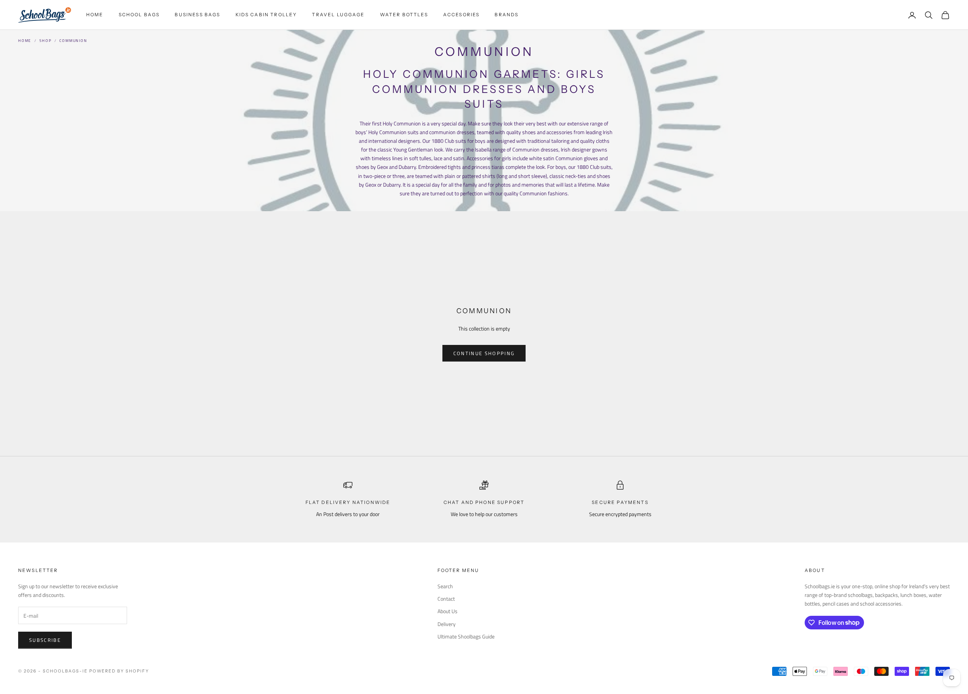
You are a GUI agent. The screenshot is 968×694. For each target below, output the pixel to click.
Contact (446, 599)
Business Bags (197, 14)
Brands (506, 14)
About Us (447, 611)
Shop (45, 40)
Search (445, 586)
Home (95, 14)
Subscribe (45, 640)
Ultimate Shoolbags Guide (466, 636)
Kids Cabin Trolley (266, 14)
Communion (73, 40)
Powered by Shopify (119, 671)
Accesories (461, 14)
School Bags (139, 14)
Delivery (446, 624)
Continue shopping (484, 353)
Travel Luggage (338, 14)
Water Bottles (404, 14)
